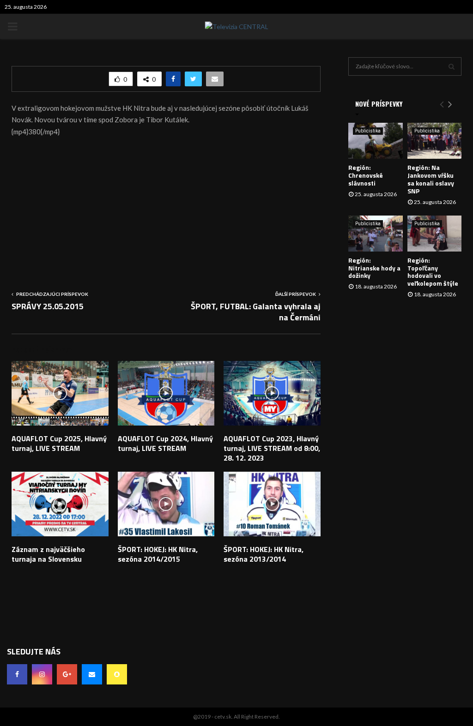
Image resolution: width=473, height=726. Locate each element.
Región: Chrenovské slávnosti (365, 175)
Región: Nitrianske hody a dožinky (374, 268)
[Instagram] (42, 674)
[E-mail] (92, 674)
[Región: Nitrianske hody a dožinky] (375, 234)
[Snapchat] (117, 674)
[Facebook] (17, 674)
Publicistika (368, 130)
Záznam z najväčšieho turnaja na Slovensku (48, 554)
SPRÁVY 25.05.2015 (48, 306)
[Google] (67, 674)
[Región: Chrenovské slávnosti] (375, 141)
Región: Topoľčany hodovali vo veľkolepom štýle (432, 271)
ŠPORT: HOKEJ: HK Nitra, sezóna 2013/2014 (263, 554)
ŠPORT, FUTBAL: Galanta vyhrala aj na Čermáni (256, 312)
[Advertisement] (166, 210)
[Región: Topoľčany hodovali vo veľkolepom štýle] (434, 234)
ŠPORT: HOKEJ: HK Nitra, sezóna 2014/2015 (158, 554)
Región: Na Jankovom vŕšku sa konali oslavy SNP (430, 178)
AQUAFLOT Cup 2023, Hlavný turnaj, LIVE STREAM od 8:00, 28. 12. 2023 (272, 448)
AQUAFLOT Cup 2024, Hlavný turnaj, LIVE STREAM (165, 443)
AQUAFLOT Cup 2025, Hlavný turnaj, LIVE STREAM (59, 443)
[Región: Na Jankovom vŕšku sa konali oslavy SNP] (434, 141)
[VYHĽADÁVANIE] (451, 66)
